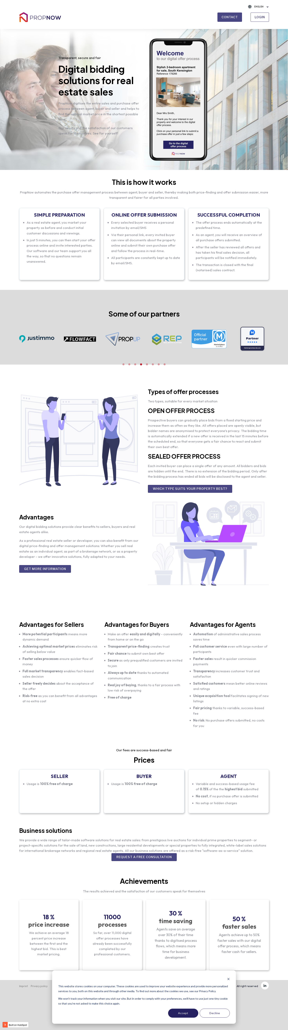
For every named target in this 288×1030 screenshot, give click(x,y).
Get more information (45, 569)
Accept (183, 1013)
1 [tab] (123, 365)
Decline (214, 1013)
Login (260, 17)
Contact (230, 17)
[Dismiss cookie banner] (228, 978)
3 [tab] (135, 365)
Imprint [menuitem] (23, 986)
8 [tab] (165, 365)
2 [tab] (129, 365)
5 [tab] (147, 365)
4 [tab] (141, 365)
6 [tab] (153, 365)
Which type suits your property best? (190, 489)
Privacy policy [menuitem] (39, 986)
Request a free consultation (144, 857)
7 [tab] (159, 365)
